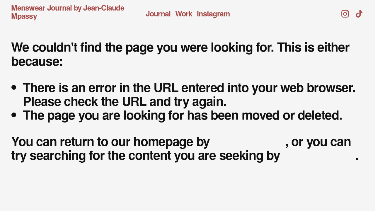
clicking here (249, 141)
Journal (158, 13)
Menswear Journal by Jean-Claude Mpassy (67, 11)
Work (183, 13)
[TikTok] (359, 12)
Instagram (213, 13)
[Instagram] (345, 12)
